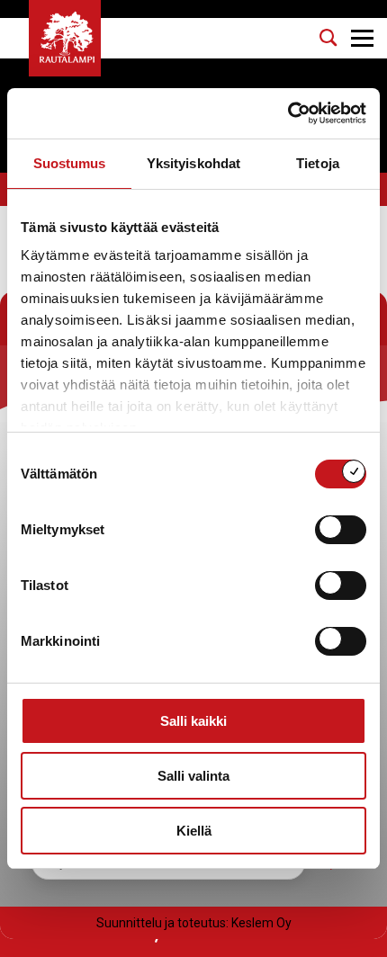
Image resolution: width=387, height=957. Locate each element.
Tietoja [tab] (317, 163)
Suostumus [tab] (69, 163)
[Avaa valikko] (362, 38)
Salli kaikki (193, 721)
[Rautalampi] (65, 38)
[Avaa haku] (328, 37)
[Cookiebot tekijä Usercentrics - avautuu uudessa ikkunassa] (287, 113)
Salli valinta (194, 775)
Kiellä (194, 830)
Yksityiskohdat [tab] (193, 163)
